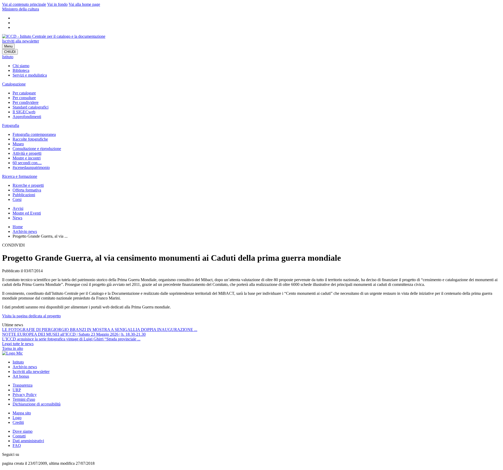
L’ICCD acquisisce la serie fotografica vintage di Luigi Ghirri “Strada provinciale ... (71, 339)
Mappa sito (22, 413)
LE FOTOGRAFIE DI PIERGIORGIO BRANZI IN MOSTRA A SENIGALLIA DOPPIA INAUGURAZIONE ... (99, 329)
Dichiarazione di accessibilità (37, 404)
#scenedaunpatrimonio (31, 167)
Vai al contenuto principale (24, 4)
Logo (17, 417)
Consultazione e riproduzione (37, 148)
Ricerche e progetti (28, 185)
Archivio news (25, 231)
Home (18, 227)
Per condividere (26, 102)
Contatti (19, 436)
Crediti (18, 422)
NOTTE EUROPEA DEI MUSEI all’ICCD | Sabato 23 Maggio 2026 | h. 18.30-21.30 (74, 334)
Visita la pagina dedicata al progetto (31, 316)
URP (17, 390)
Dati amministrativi (28, 441)
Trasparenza (22, 385)
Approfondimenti (27, 116)
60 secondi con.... (27, 163)
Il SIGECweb (24, 112)
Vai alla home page (84, 4)
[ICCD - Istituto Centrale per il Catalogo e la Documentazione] (53, 36)
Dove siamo (22, 431)
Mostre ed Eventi (27, 213)
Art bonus (21, 376)
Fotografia (10, 125)
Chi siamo (21, 65)
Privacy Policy (25, 394)
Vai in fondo (57, 4)
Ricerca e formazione (19, 176)
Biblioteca (21, 70)
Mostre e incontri (27, 158)
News (17, 218)
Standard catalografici (30, 107)
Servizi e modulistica (30, 75)
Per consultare (24, 97)
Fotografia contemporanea (34, 134)
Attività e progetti (27, 153)
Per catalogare (24, 93)
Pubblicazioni (24, 195)
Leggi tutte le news (18, 343)
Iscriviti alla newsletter (20, 41)
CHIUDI (10, 52)
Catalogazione (14, 84)
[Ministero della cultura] (12, 353)
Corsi (17, 199)
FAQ (17, 445)
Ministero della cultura (20, 9)
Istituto (7, 57)
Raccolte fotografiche (30, 139)
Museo (18, 144)
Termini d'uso (24, 399)
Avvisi (18, 208)
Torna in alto (12, 348)
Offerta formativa (27, 190)
